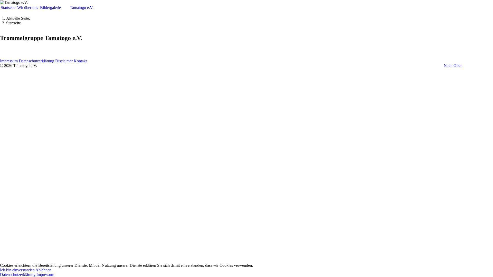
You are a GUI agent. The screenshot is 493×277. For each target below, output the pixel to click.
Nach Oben (453, 65)
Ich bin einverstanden (17, 270)
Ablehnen (43, 270)
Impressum (45, 274)
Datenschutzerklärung (17, 274)
